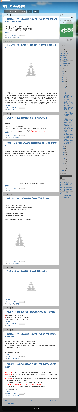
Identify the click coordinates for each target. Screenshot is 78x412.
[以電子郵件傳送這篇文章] (19, 35)
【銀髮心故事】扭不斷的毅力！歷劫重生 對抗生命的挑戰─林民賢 (68, 103)
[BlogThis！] (20, 35)
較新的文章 (8, 400)
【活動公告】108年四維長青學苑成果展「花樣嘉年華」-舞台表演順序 (68, 141)
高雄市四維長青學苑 (13, 6)
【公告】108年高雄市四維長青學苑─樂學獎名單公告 (26, 118)
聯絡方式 (36, 11)
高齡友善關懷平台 (64, 53)
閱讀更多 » (7, 32)
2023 (63, 77)
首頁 (6, 11)
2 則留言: (14, 356)
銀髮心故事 (11, 110)
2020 (63, 84)
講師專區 (17, 11)
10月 (64, 92)
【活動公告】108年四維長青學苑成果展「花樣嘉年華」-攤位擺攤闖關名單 (68, 135)
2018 (63, 165)
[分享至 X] (21, 35)
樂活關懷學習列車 (64, 63)
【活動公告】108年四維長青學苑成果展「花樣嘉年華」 (27, 198)
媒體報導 (62, 55)
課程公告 (62, 65)
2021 (63, 81)
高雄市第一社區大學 (65, 197)
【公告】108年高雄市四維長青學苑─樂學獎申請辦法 (26, 271)
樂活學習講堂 (63, 61)
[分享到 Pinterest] (24, 35)
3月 (64, 159)
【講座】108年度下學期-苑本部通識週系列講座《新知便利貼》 (30, 312)
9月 (64, 146)
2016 (63, 170)
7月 (64, 150)
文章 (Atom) (11, 403)
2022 (63, 79)
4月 (64, 156)
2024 (63, 75)
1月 (64, 163)
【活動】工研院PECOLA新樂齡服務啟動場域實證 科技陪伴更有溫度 (68, 114)
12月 (64, 88)
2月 (64, 161)
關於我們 (29, 11)
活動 (13, 37)
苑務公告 (17, 37)
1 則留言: (14, 302)
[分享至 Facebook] (23, 35)
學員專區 (11, 11)
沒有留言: (14, 35)
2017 (63, 168)
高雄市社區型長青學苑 (65, 195)
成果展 (10, 37)
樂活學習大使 (63, 59)
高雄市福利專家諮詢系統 (66, 187)
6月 (64, 152)
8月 (64, 148)
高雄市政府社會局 (64, 182)
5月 (64, 154)
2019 (63, 86)
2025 (63, 73)
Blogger (41, 408)
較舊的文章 (54, 400)
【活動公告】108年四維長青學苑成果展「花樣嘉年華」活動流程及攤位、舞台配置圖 (68, 96)
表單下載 (23, 11)
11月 (64, 90)
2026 (63, 71)
